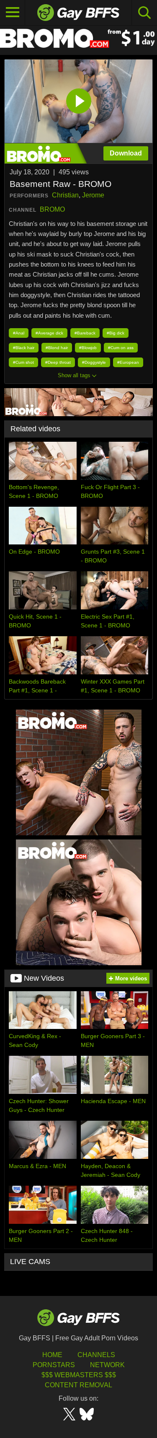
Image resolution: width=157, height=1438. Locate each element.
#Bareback (85, 333)
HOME (52, 1354)
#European (128, 362)
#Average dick (49, 333)
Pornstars (54, 1364)
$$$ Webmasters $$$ (78, 1374)
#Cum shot (23, 362)
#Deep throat (58, 362)
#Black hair (23, 347)
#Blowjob (88, 347)
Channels (96, 1354)
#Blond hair (57, 347)
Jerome (93, 195)
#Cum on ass (121, 347)
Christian (65, 195)
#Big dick (115, 333)
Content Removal (78, 1385)
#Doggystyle (94, 362)
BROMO (52, 209)
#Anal (18, 333)
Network (107, 1364)
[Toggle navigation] (12, 12)
